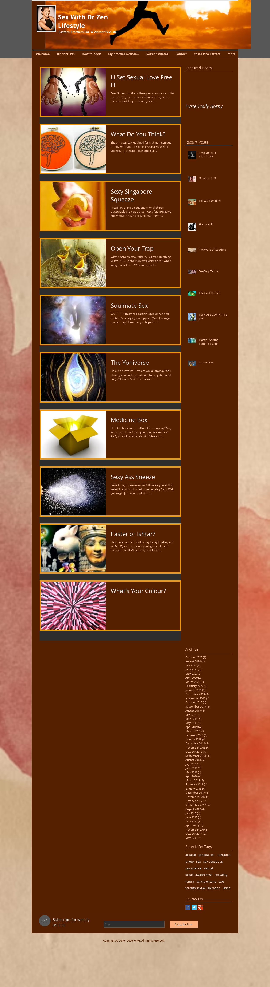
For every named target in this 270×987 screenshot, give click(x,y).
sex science (193, 868)
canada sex (206, 855)
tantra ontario (206, 881)
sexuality (221, 875)
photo (189, 861)
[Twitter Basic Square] (194, 907)
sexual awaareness (198, 875)
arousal (190, 855)
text (221, 881)
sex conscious (213, 861)
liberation (224, 855)
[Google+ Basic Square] (200, 907)
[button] (148, 24)
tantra (189, 881)
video (226, 888)
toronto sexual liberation (202, 888)
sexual (208, 868)
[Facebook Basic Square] (187, 907)
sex (198, 861)
